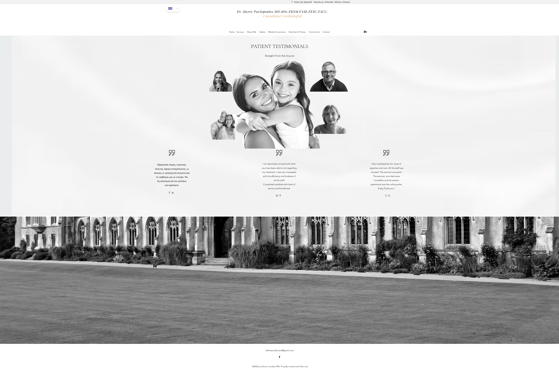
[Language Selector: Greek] (173, 8)
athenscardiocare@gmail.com (280, 350)
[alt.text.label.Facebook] (279, 357)
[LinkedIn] (365, 31)
